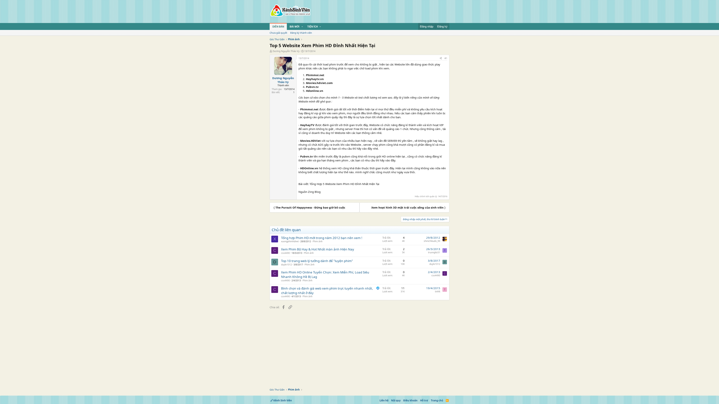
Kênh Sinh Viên (282, 400)
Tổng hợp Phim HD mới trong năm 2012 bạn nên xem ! (321, 238)
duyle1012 (286, 264)
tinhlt (437, 291)
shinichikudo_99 (432, 241)
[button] (302, 27)
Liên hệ (384, 400)
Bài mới (294, 26)
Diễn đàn (278, 26)
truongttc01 (434, 252)
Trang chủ (437, 400)
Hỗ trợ (424, 400)
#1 (446, 58)
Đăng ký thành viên (301, 32)
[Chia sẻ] (440, 58)
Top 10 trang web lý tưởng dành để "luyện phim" (317, 261)
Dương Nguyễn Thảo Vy (286, 51)
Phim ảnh (317, 241)
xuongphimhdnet (290, 241)
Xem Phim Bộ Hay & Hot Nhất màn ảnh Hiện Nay (317, 249)
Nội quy (396, 400)
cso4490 (285, 253)
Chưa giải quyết (278, 32)
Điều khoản (410, 400)
